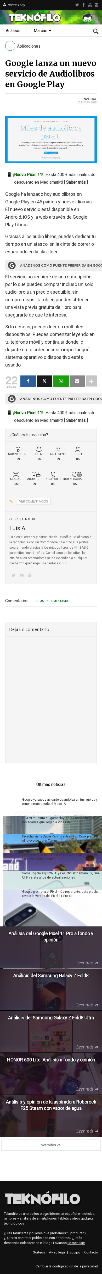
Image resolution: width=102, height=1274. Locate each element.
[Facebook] (83, 5)
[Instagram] (96, 5)
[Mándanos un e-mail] (22, 576)
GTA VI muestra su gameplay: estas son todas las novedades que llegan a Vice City (58, 820)
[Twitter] (77, 5)
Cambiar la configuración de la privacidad (67, 1266)
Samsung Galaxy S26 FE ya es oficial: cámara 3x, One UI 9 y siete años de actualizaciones (61, 875)
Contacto (91, 1252)
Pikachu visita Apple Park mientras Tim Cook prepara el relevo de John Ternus (60, 838)
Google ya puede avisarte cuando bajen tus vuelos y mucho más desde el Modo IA (60, 802)
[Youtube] (90, 5)
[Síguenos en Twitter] (15, 576)
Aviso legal (57, 1252)
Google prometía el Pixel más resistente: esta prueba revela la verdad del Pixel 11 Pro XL (60, 894)
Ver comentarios (33, 501)
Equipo (75, 1252)
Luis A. (92, 99)
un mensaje (76, 1243)
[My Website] (31, 576)
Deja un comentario (52, 601)
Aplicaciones (29, 46)
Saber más (76, 182)
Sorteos (39, 1252)
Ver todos (48, 1145)
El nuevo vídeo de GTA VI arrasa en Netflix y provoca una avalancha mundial (59, 857)
